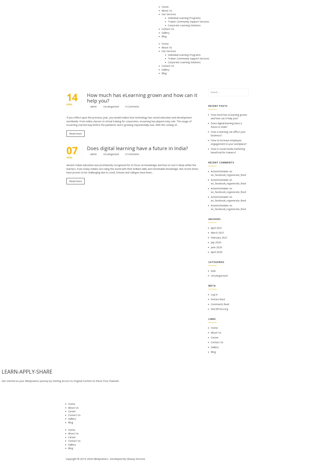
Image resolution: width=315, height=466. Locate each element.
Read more (75, 133)
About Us (167, 10)
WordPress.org (219, 309)
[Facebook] (6, 394)
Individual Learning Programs (184, 18)
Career (215, 337)
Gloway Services (136, 458)
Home (165, 6)
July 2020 (216, 242)
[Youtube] (23, 394)
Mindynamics (101, 458)
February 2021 (219, 237)
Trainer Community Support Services (188, 21)
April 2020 (216, 252)
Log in (214, 294)
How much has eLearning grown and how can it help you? (142, 98)
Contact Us (168, 29)
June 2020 (216, 247)
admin (93, 106)
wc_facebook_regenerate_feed (228, 174)
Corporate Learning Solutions (184, 25)
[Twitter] (14, 394)
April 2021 (216, 227)
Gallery (165, 32)
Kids (213, 270)
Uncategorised (111, 106)
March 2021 (217, 232)
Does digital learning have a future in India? (137, 148)
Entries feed (218, 299)
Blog (164, 36)
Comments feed (220, 304)
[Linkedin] (32, 394)
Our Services (169, 14)
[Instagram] (41, 394)
